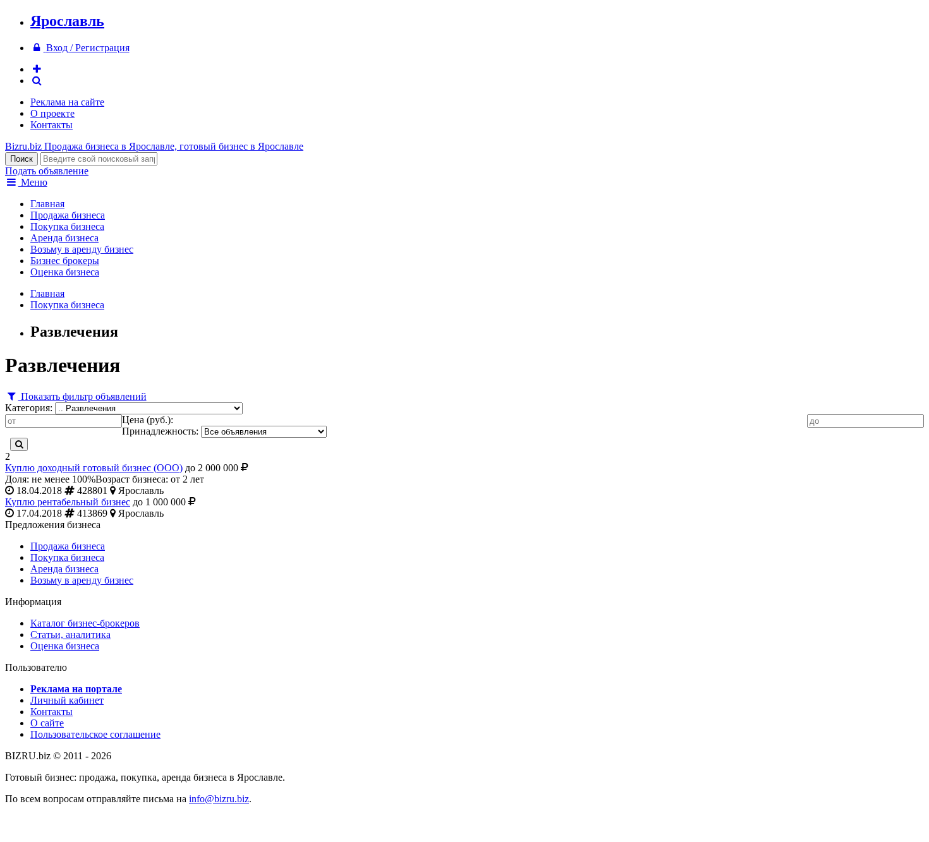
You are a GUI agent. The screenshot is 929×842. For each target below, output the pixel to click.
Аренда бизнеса (64, 237)
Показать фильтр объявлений (82, 396)
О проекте (52, 113)
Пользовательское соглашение (95, 734)
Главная (47, 203)
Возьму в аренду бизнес (81, 249)
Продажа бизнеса (67, 215)
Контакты (51, 124)
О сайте (47, 723)
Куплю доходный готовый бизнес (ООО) (94, 467)
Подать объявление (46, 170)
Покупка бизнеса (67, 226)
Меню (32, 182)
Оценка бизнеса (64, 272)
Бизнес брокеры (64, 260)
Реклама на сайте (67, 102)
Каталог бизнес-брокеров (85, 623)
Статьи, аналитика (70, 634)
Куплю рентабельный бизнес (67, 501)
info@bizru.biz (219, 798)
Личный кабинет (67, 700)
